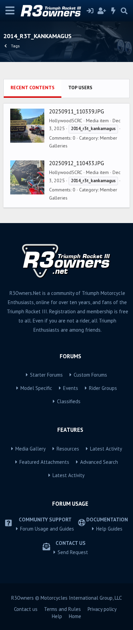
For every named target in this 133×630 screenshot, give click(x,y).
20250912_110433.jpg (76, 163)
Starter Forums (46, 375)
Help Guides (109, 528)
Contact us (26, 609)
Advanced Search (99, 462)
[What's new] (113, 11)
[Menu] (10, 10)
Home (75, 616)
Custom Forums (90, 375)
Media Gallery (30, 448)
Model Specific (36, 388)
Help (57, 616)
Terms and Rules (62, 609)
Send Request (73, 552)
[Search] (124, 11)
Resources (68, 448)
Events (70, 388)
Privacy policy (102, 609)
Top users (80, 87)
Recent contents (33, 87)
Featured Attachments (44, 462)
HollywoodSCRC (65, 120)
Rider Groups (103, 388)
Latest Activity (106, 448)
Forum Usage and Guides (47, 528)
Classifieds (68, 401)
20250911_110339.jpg (76, 111)
